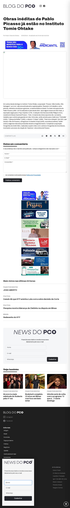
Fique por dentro (8, 440)
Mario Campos (57, 482)
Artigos (6, 430)
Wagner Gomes (58, 487)
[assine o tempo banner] (35, 223)
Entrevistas (7, 457)
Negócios (7, 447)
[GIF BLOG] (35, 242)
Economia (7, 437)
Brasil (5, 434)
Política (6, 444)
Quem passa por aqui (10, 454)
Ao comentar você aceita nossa (23, 175)
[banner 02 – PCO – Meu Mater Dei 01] (35, 271)
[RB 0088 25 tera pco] (35, 261)
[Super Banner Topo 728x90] (35, 45)
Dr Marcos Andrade (59, 473)
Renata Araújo (57, 485)
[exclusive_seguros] (35, 205)
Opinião (6, 450)
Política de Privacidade (33, 175)
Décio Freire (57, 470)
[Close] (31, 461)
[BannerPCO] (35, 233)
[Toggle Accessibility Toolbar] (66, 504)
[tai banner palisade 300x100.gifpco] (35, 252)
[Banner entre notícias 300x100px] (35, 195)
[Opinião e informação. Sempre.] (19, 6)
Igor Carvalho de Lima (60, 479)
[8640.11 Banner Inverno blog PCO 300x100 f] (35, 214)
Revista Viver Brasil (9, 460)
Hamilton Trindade (59, 476)
